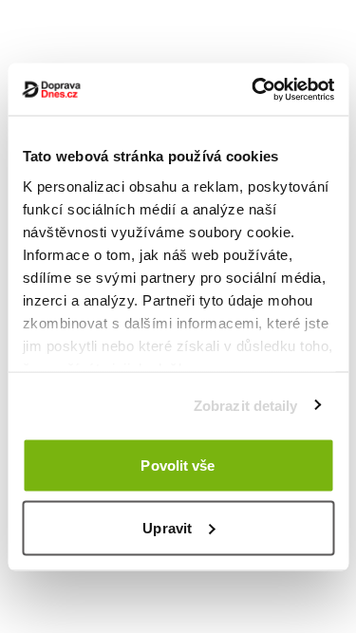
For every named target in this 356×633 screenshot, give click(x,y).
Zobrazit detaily (246, 405)
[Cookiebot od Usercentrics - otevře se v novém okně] (253, 89)
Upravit (167, 527)
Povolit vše (178, 465)
